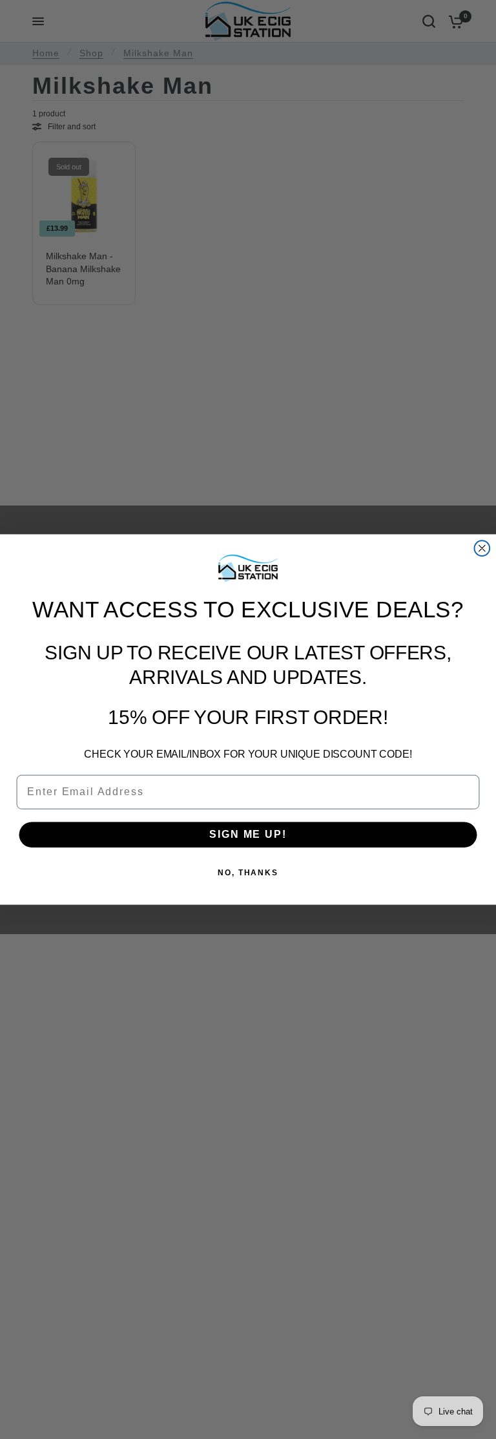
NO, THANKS (248, 873)
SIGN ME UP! (247, 834)
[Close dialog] (482, 548)
